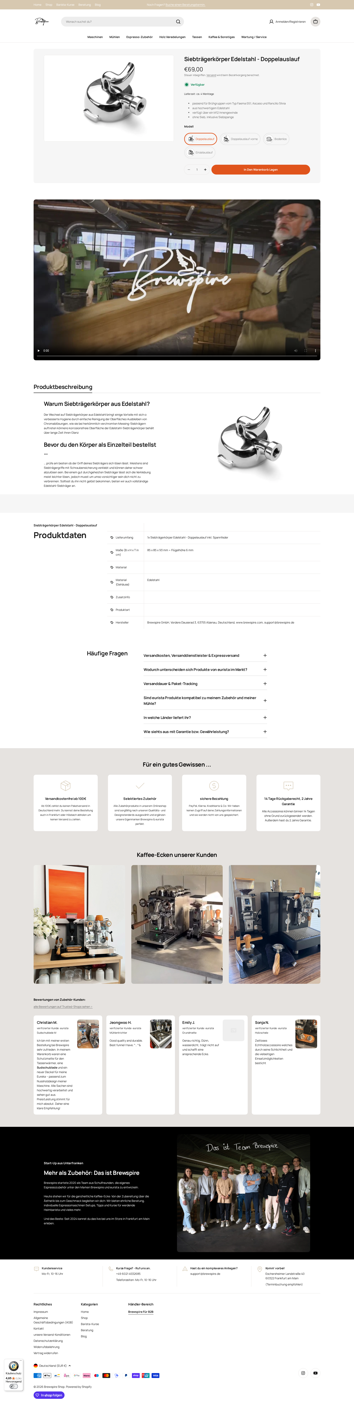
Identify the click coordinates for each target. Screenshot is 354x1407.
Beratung (84, 5)
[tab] (63, 388)
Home (37, 5)
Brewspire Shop (54, 1387)
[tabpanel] (177, 444)
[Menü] (20, 1361)
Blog (98, 5)
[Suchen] (178, 21)
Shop (48, 5)
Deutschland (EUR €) (53, 1366)
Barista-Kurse (65, 5)
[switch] (14, 1386)
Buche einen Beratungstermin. (185, 5)
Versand (211, 75)
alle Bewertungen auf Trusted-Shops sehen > (63, 1007)
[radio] (200, 139)
